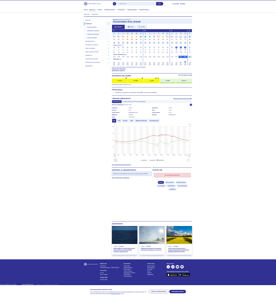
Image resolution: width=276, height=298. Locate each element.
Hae (160, 3)
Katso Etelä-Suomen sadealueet (120, 177)
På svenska (176, 3)
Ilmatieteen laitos (144, 9)
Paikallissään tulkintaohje (119, 69)
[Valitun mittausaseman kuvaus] (191, 105)
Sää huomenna (170, 182)
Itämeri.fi (149, 272)
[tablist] (152, 26)
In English (182, 3)
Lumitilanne (172, 189)
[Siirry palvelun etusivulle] (97, 3)
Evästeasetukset (128, 276)
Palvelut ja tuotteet (110, 9)
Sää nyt (161, 182)
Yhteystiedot (127, 266)
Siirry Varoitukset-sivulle (185, 75)
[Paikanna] (114, 3)
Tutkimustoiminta (132, 9)
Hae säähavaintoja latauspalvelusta (121, 164)
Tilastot (100, 9)
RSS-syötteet (127, 269)
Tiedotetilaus (127, 274)
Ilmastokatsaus (151, 267)
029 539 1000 (103, 279)
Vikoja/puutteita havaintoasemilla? (182, 98)
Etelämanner (150, 274)
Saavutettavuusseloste (129, 272)
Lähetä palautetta (128, 267)
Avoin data (149, 269)
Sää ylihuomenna (181, 182)
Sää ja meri (92, 9)
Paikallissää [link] (95, 14)
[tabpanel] (152, 47)
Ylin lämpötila (161, 186)
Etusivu (86, 9)
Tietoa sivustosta (128, 271)
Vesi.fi (148, 271)
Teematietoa (121, 9)
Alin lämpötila (171, 186)
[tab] (118, 27)
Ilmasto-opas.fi (151, 266)
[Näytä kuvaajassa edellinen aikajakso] (115, 160)
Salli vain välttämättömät (158, 291)
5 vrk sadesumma (182, 186)
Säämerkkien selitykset (118, 70)
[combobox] (137, 3)
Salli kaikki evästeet (178, 291)
